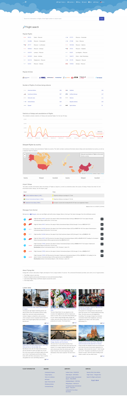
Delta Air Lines (31, 98)
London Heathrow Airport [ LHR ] (33, 195)
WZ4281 (72, 45)
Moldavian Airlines (49, 384)
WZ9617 (30, 48)
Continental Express (50, 372)
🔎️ (24, 26)
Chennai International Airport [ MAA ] (34, 199)
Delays (96, 2)
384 (61, 98)
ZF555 (71, 48)
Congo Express (48, 374)
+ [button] (24, 154)
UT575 (71, 37)
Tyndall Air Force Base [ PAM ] (32, 202)
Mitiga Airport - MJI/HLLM (72, 383)
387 (61, 94)
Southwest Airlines (32, 94)
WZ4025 (30, 56)
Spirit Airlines (73, 105)
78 (102, 105)
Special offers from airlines (93, 372)
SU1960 (43, 228)
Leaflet (80, 173)
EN (103, 2)
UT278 (71, 60)
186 (102, 90)
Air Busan (47, 379)
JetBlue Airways (73, 94)
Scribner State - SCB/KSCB (72, 372)
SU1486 (30, 41)
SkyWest (72, 90)
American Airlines (32, 90)
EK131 (29, 37)
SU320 (29, 63)
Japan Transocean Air (50, 381)
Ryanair (29, 105)
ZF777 (29, 45)
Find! (101, 18)
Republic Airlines (74, 101)
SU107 (71, 52)
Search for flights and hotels (94, 377)
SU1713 (30, 60)
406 (61, 90)
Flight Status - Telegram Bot (94, 374)
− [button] (24, 156)
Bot (91, 2)
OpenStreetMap (89, 173)
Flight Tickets (61, 2)
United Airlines (31, 101)
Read (47, 323)
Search (85, 2)
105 (102, 101)
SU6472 (72, 56)
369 (61, 101)
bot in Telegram (31, 214)
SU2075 (30, 52)
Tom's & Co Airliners (50, 377)
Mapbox (102, 173)
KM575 (44, 218)
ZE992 (43, 243)
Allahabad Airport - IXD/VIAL (73, 381)
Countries (71, 2)
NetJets (72, 98)
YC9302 (72, 63)
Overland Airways (49, 386)
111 (102, 98)
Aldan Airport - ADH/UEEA (72, 374)
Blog (79, 2)
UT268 (71, 41)
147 (102, 94)
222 (61, 105)
